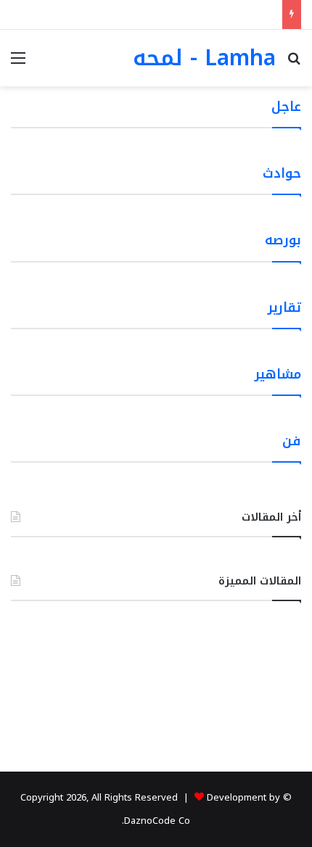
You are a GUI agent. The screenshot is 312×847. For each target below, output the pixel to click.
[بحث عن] (294, 63)
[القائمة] (18, 63)
